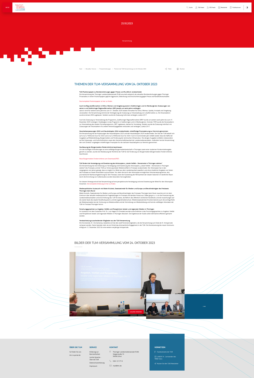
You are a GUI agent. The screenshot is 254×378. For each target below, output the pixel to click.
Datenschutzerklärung (96, 363)
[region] (127, 278)
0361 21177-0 (118, 361)
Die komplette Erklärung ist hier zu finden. (101, 184)
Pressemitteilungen (105, 69)
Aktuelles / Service (91, 69)
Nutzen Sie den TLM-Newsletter (167, 364)
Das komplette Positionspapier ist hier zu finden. (96, 101)
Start (80, 69)
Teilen (169, 69)
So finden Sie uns (75, 352)
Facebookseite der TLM (165, 352)
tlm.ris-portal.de (74, 355)
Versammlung (127, 41)
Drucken (182, 69)
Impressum (93, 366)
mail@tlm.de (117, 366)
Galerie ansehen (136, 312)
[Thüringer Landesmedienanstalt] (20, 7)
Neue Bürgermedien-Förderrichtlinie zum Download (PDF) (99, 159)
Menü (7, 7)
